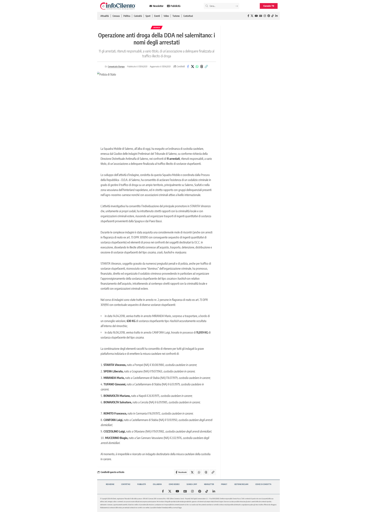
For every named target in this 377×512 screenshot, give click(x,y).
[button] (206, 66)
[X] (252, 16)
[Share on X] (192, 66)
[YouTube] (256, 16)
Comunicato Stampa (116, 66)
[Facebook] (248, 16)
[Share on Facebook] (188, 66)
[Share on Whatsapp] (197, 66)
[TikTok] (273, 16)
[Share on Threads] (202, 66)
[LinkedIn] (276, 16)
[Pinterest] (269, 16)
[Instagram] (265, 16)
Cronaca (156, 27)
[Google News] (260, 16)
